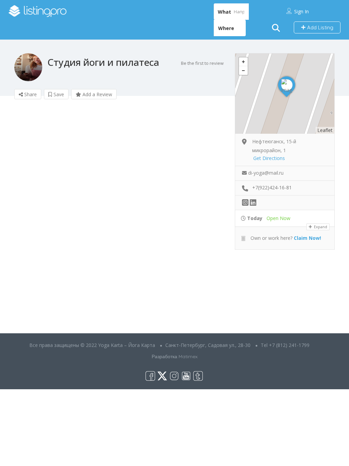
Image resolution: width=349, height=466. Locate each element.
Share (30, 94)
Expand (320, 226)
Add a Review (96, 94)
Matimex (188, 356)
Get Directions (269, 158)
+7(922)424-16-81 (272, 187)
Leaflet (325, 130)
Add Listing (319, 27)
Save (58, 94)
